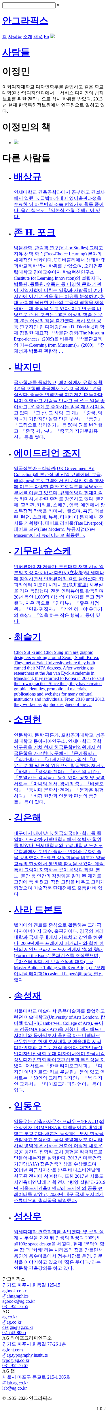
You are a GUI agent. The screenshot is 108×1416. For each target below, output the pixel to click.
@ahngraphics (15, 1296)
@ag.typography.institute (25, 1355)
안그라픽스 (25, 20)
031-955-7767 (15, 1365)
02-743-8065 (14, 1332)
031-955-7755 (15, 1306)
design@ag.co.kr (17, 1327)
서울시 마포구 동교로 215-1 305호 (36, 1377)
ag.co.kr (9, 1316)
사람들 (15, 36)
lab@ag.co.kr (14, 1388)
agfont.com (12, 1349)
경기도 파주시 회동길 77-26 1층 (34, 1344)
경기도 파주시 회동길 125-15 (31, 1285)
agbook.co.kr (14, 1290)
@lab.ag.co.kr (15, 1382)
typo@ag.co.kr (15, 1360)
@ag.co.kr (11, 1322)
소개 (27, 36)
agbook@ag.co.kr (18, 1301)
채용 (38, 36)
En (46, 36)
